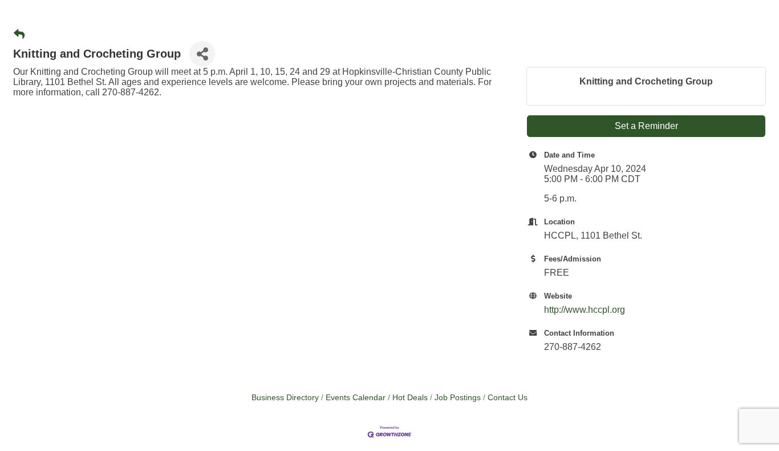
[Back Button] (19, 35)
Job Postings (458, 397)
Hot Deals (410, 397)
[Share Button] (202, 54)
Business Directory (285, 397)
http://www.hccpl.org (584, 310)
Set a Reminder (646, 126)
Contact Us (508, 397)
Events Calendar (356, 397)
